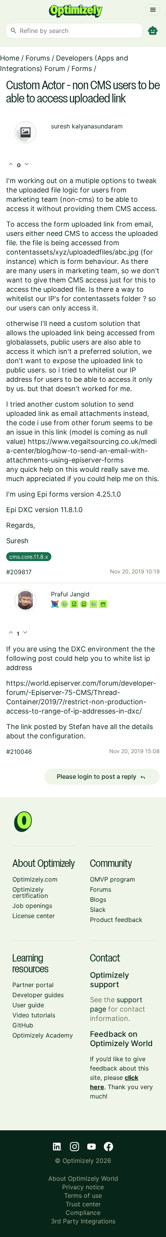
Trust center (83, 1204)
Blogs (98, 899)
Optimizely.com (35, 879)
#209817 (19, 572)
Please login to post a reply (101, 777)
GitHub (22, 1025)
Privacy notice (83, 1187)
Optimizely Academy (42, 1035)
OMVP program (112, 879)
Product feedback (116, 919)
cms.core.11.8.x (28, 556)
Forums (37, 58)
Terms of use (83, 1195)
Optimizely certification (30, 892)
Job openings (32, 906)
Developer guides (38, 995)
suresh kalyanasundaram (87, 126)
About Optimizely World (83, 1178)
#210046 (19, 751)
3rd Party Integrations (83, 1221)
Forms (81, 68)
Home (9, 58)
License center (33, 916)
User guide (28, 1005)
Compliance (83, 1212)
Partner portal (33, 985)
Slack (98, 909)
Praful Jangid (70, 594)
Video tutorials (33, 1015)
